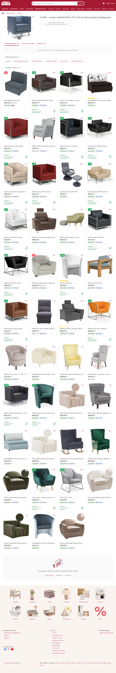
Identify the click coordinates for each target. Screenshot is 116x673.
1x (68, 326)
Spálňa (49, 619)
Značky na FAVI (57, 638)
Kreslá (19, 13)
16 (110, 72)
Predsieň (83, 619)
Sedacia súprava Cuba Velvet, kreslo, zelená (46, 413)
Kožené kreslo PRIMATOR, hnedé (42, 100)
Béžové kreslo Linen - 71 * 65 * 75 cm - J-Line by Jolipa (22, 374)
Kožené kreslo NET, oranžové (97, 328)
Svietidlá (66, 602)
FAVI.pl (63, 663)
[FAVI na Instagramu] (8, 649)
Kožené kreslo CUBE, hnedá (13, 328)
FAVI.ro (68, 663)
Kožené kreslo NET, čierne (12, 283)
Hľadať (81, 3)
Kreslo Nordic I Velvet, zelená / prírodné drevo (47, 497)
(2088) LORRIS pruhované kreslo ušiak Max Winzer (48, 146)
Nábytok (15, 602)
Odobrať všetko (49, 575)
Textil (49, 602)
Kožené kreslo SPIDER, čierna (97, 146)
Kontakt (6, 635)
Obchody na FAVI (57, 635)
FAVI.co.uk (96, 663)
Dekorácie (32, 602)
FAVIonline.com (9, 663)
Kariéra (6, 638)
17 (27, 72)
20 (110, 346)
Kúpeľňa (15, 619)
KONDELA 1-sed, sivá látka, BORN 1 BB (44, 328)
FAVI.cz (57, 663)
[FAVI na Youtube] (12, 649)
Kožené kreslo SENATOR (95, 237)
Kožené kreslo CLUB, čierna (69, 146)
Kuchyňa (100, 602)
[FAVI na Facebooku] (5, 649)
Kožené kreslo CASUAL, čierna (69, 100)
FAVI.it (85, 663)
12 (54, 346)
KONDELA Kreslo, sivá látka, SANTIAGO (72, 328)
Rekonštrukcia (83, 602)
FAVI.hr (79, 663)
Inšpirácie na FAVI (57, 640)
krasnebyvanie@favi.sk (13, 633)
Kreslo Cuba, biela (65, 283)
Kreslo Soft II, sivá (65, 497)
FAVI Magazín (56, 643)
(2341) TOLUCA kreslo (95, 283)
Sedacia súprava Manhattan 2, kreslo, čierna (18, 413)
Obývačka (32, 619)
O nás (54, 633)
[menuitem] (5, 9)
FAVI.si (42, 665)
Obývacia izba (10, 13)
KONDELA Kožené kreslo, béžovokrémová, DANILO (48, 283)
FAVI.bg (103, 663)
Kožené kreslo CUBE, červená (41, 192)
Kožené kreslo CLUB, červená (13, 146)
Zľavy (100, 619)
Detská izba (66, 619)
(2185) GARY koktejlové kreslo (69, 237)
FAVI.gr (108, 663)
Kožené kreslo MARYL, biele (13, 237)
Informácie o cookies (58, 653)
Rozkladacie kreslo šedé (12, 100)
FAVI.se (90, 663)
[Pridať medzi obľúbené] (33, 17)
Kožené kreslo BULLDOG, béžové (14, 192)
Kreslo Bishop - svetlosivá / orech (99, 374)
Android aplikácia (107, 633)
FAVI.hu (73, 663)
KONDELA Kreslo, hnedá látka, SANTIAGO (45, 237)
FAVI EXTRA (55, 648)
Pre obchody (56, 645)
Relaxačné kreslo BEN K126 (68, 192)
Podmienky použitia (58, 650)
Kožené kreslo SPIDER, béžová (97, 192)
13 (82, 469)
